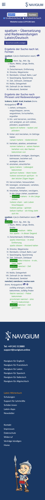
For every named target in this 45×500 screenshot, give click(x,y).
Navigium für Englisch (14, 361)
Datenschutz (10, 433)
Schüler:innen (10, 405)
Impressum (9, 429)
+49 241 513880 (16, 346)
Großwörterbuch (13, 18)
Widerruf (8, 437)
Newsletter (9, 413)
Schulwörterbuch (33, 18)
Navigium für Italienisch (15, 377)
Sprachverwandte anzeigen (16, 43)
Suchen (32, 14)
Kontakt (7, 425)
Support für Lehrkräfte (14, 401)
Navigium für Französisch (16, 365)
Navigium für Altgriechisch (16, 381)
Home (7, 445)
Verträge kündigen (12, 441)
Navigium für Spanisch (14, 373)
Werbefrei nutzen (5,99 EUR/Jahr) (22, 22)
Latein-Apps (9, 409)
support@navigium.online (17, 349)
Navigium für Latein (13, 369)
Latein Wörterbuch (13, 393)
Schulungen (9, 397)
